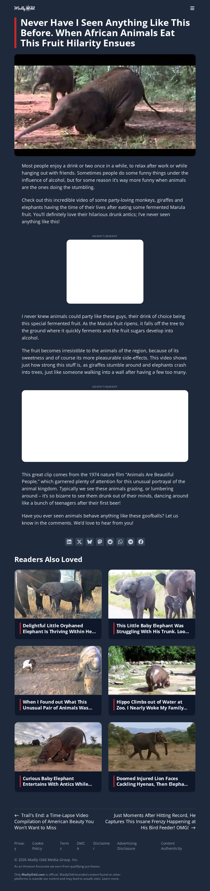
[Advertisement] (105, 272)
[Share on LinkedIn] (69, 542)
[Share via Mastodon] (100, 542)
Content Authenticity (171, 846)
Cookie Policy (38, 846)
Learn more (110, 878)
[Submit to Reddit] (110, 542)
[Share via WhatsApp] (120, 542)
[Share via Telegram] (131, 542)
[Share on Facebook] (141, 542)
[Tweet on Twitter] (79, 542)
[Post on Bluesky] (90, 542)
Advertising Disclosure (127, 846)
